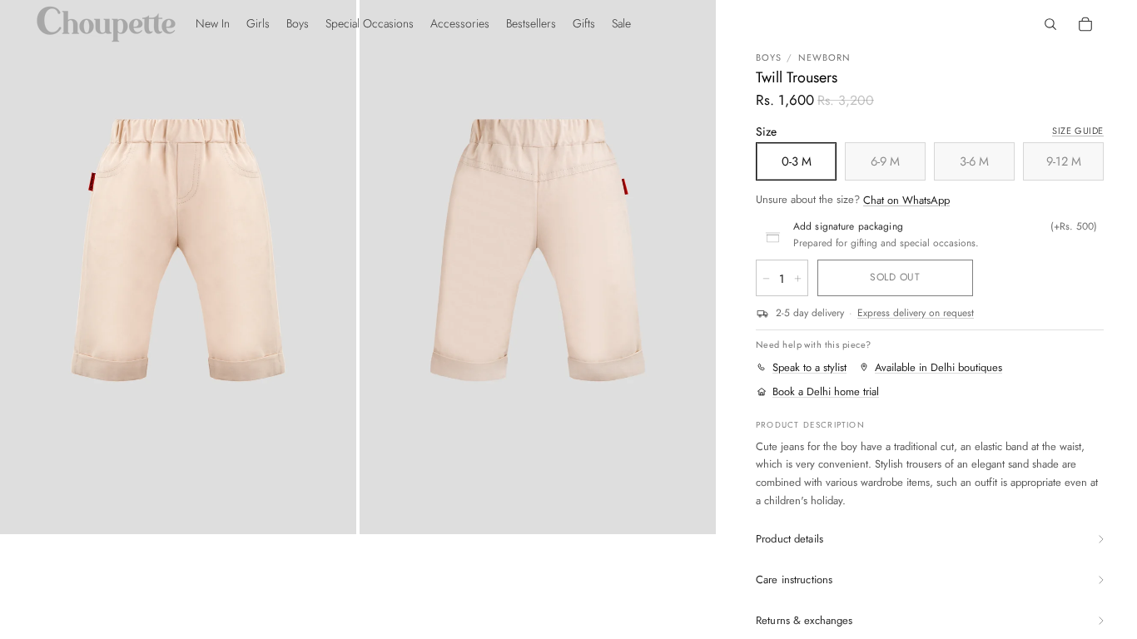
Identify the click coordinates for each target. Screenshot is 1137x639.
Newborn (825, 57)
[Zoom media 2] (538, 267)
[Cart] (1085, 24)
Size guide (1078, 130)
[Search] (1050, 24)
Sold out (895, 277)
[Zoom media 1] (178, 267)
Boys (769, 57)
